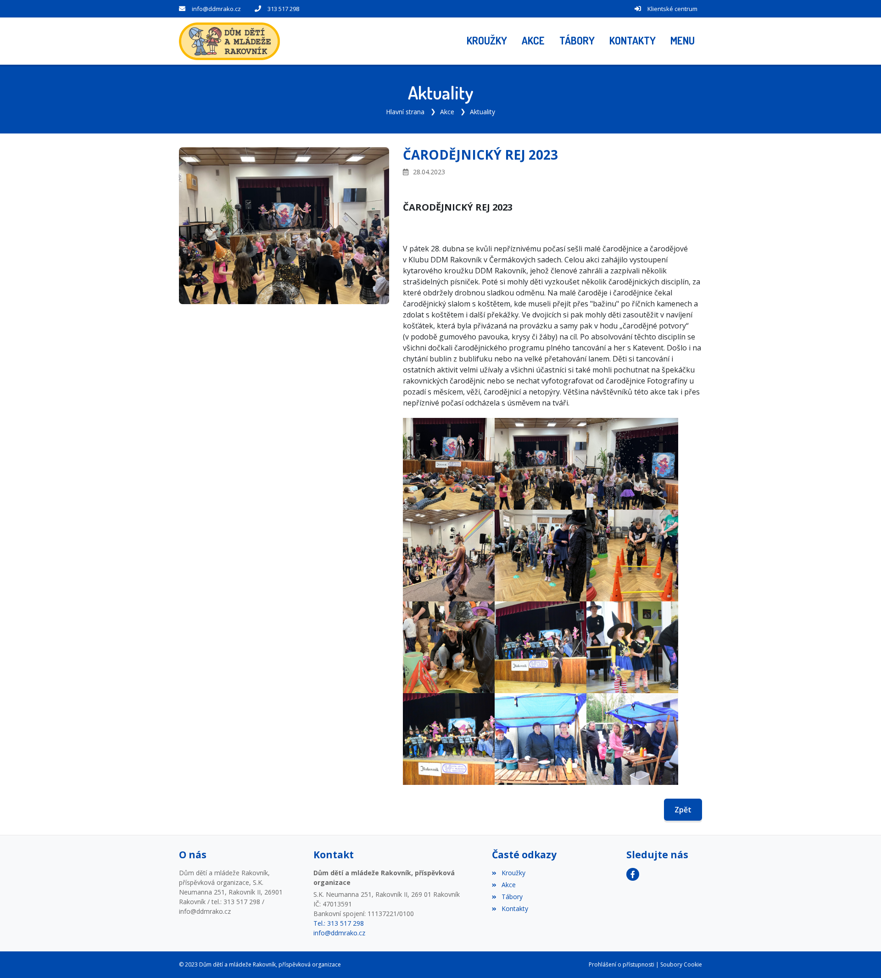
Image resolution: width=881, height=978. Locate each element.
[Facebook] (632, 874)
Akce (447, 111)
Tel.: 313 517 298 (338, 923)
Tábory (512, 896)
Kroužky (513, 872)
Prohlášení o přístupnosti (621, 964)
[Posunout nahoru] (860, 957)
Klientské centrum (672, 9)
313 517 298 (283, 9)
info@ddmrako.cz (216, 9)
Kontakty (515, 908)
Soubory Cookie (681, 964)
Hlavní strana (405, 111)
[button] (682, 41)
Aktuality (482, 111)
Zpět (683, 810)
